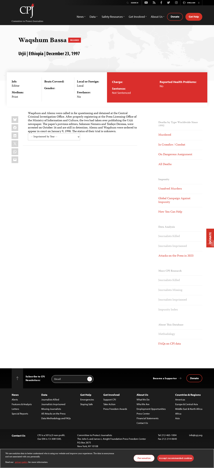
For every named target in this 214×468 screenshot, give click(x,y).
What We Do (143, 399)
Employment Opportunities (151, 408)
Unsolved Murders (170, 188)
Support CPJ (109, 399)
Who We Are (143, 404)
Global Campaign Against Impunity (174, 200)
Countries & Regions (188, 394)
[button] (198, 2)
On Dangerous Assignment (175, 154)
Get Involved (111, 394)
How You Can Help (170, 211)
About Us (142, 394)
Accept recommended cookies (175, 458)
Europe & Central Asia (186, 404)
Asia (177, 418)
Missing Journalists (51, 408)
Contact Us (142, 423)
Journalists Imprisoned (172, 246)
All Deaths (165, 164)
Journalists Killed (169, 236)
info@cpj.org (195, 435)
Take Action (109, 404)
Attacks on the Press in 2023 (175, 255)
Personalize (144, 458)
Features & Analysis (22, 404)
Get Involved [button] (137, 17)
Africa (178, 413)
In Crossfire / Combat (171, 144)
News (15, 394)
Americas (180, 399)
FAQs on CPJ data (169, 343)
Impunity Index (168, 309)
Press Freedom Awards (115, 408)
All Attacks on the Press (53, 413)
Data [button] (93, 17)
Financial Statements (147, 418)
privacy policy (21, 462)
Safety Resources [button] (112, 17)
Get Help (194, 16)
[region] (107, 458)
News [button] (80, 17)
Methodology (166, 334)
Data (44, 394)
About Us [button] (157, 17)
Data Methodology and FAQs (56, 418)
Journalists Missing (170, 290)
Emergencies (87, 399)
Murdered (164, 134)
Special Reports (20, 413)
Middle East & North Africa (188, 408)
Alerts (15, 399)
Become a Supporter (165, 378)
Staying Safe (86, 404)
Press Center (143, 413)
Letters (15, 408)
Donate (175, 16)
